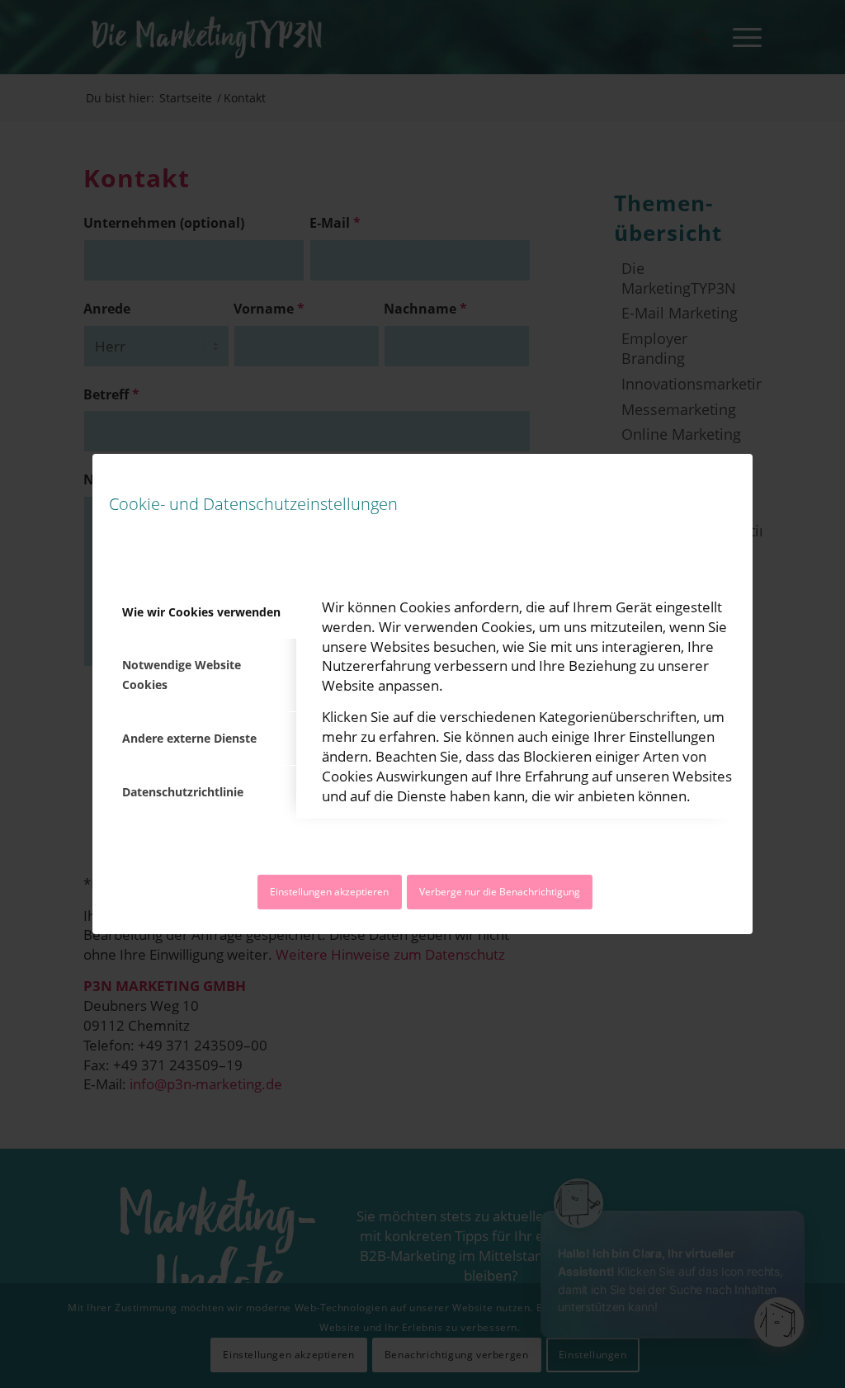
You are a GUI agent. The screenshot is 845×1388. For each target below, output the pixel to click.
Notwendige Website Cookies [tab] (181, 674)
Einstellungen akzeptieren (329, 892)
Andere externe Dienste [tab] (189, 738)
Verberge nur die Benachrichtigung (499, 892)
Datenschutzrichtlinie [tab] (182, 792)
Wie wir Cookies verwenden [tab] (201, 612)
